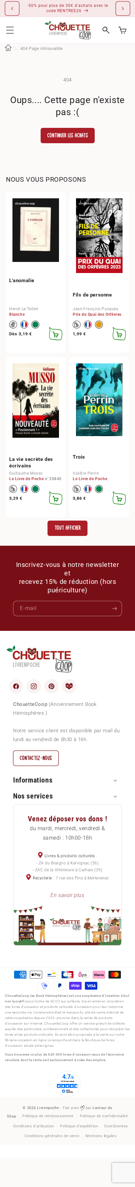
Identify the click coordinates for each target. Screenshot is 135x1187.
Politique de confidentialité (104, 1116)
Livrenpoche (48, 1108)
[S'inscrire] (114, 608)
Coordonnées (116, 1126)
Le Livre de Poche (26, 479)
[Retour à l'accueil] (8, 48)
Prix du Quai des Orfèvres (97, 314)
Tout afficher (67, 528)
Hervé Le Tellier (24, 309)
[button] (10, 30)
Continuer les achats (67, 135)
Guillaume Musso (26, 473)
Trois (79, 457)
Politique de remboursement (48, 1116)
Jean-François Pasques (96, 309)
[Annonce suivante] (123, 8)
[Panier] (122, 30)
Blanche (17, 314)
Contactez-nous (36, 758)
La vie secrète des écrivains (31, 462)
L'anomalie (21, 280)
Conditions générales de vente (52, 1136)
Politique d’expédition (79, 1126)
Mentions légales (101, 1136)
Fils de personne (92, 295)
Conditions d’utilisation (33, 1126)
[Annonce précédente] (12, 8)
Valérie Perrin (86, 473)
